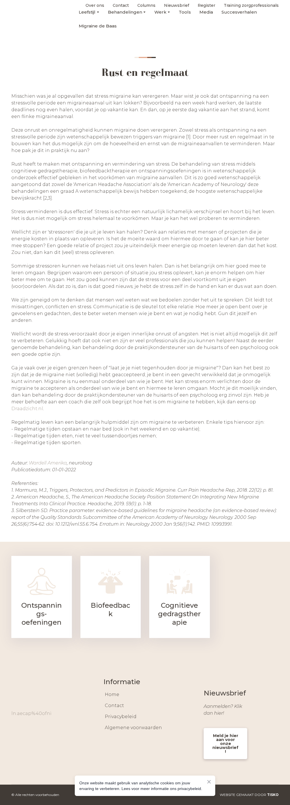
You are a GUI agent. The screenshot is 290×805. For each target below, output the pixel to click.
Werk (160, 12)
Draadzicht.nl (27, 408)
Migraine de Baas (98, 26)
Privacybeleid (121, 716)
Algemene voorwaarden (133, 727)
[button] (15, 730)
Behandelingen (125, 12)
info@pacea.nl (28, 713)
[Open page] (41, 581)
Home (112, 694)
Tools (185, 12)
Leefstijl (87, 12)
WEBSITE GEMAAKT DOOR (249, 795)
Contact (114, 705)
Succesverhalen (239, 12)
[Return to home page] (26, 15)
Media (206, 12)
